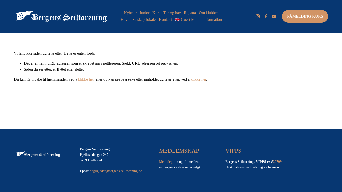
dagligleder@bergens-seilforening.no (116, 171)
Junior (144, 13)
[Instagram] (257, 16)
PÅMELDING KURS (305, 16)
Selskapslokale (144, 20)
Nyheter (130, 13)
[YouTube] (273, 16)
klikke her (86, 79)
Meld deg (166, 162)
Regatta (190, 13)
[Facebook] (265, 16)
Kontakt (165, 20)
